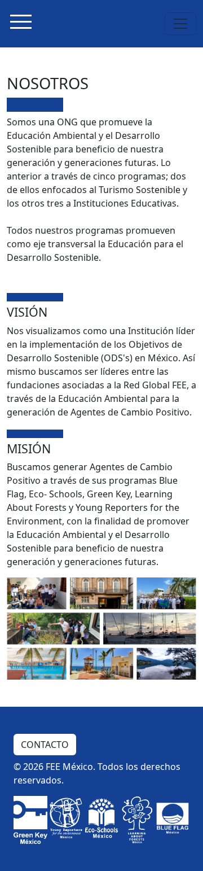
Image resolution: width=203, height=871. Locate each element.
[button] (21, 24)
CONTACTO (45, 744)
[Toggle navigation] (180, 23)
